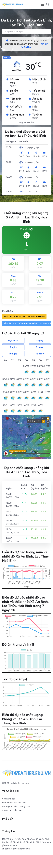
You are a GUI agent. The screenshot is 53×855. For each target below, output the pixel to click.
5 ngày (13, 347)
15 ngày (40, 353)
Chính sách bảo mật (12, 810)
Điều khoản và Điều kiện (14, 802)
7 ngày (39, 347)
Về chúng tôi (8, 798)
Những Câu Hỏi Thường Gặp (16, 806)
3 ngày (39, 340)
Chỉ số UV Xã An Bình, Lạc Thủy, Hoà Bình (26, 316)
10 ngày (13, 353)
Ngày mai (13, 340)
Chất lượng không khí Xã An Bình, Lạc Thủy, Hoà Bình (29, 323)
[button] (48, 4)
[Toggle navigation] (42, 4)
